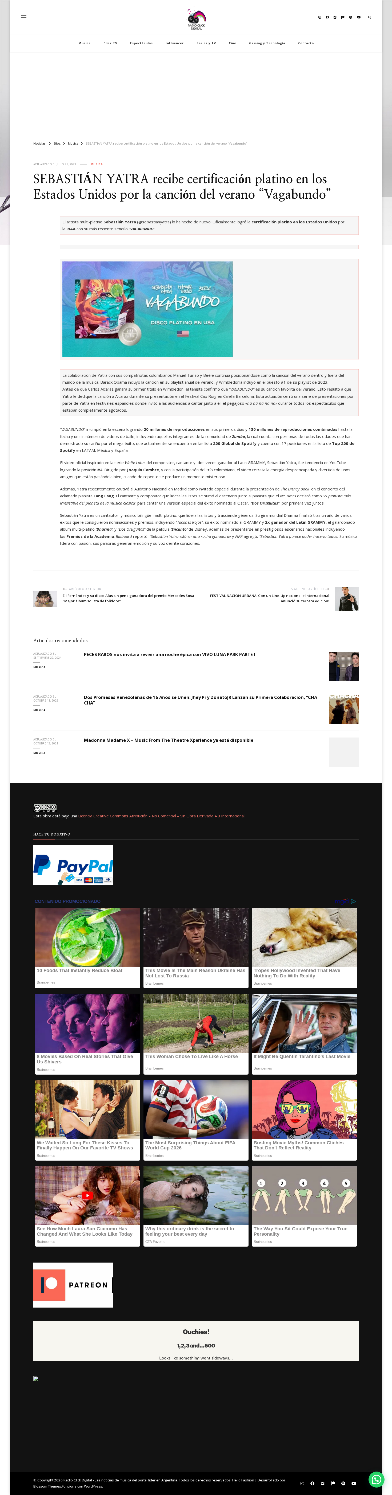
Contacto (306, 43)
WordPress (93, 1486)
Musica (84, 43)
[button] (377, 1480)
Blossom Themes (47, 1486)
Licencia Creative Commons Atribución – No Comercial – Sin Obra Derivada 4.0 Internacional (161, 815)
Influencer (175, 43)
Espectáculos (141, 43)
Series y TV (206, 43)
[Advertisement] (196, 94)
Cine (232, 43)
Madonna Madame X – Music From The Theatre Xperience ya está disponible (168, 740)
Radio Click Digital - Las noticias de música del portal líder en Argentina (120, 1480)
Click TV (110, 43)
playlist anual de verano (192, 382)
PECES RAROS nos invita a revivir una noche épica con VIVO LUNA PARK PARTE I (169, 654)
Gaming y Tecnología (267, 43)
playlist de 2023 (312, 382)
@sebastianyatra (154, 221)
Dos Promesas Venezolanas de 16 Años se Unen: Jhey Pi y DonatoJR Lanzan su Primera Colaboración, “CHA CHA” (200, 700)
